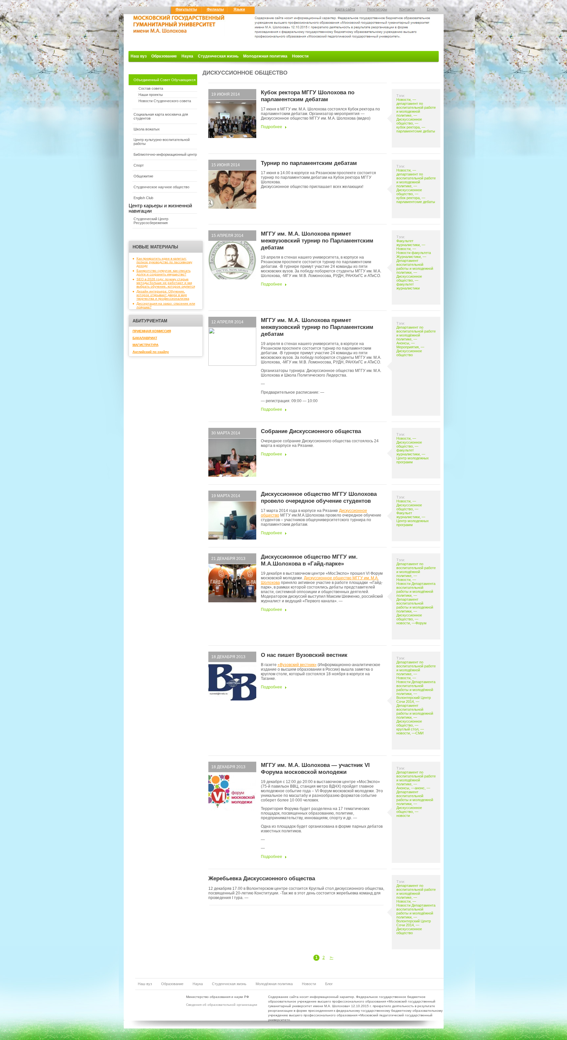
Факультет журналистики (408, 243)
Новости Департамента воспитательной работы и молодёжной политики (415, 589)
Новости (300, 56)
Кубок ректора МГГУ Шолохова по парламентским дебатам (307, 96)
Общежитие (143, 176)
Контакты (407, 9)
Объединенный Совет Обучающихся (165, 80)
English (432, 9)
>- (331, 957)
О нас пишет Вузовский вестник (304, 655)
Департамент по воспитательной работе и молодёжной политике (416, 333)
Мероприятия (407, 347)
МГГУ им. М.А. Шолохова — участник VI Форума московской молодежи (315, 768)
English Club (143, 198)
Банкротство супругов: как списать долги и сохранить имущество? (163, 272)
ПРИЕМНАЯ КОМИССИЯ (152, 331)
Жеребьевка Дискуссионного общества (261, 878)
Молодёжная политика (274, 984)
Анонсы (402, 343)
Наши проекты (150, 95)
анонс (420, 788)
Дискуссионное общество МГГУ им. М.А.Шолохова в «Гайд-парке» (309, 560)
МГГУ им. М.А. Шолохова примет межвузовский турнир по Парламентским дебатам (317, 240)
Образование (164, 56)
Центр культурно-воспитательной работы (162, 142)
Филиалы (215, 9)
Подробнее (271, 127)
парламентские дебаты (415, 131)
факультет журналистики (408, 286)
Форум (421, 623)
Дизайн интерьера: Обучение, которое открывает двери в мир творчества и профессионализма (162, 294)
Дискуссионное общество (409, 121)
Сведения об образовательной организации (221, 1004)
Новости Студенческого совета (164, 101)
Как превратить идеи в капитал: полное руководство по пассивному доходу (164, 262)
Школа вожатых (147, 129)
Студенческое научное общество (161, 187)
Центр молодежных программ (412, 460)
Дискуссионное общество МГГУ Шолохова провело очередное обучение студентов (319, 497)
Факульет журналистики (408, 515)
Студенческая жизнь (218, 56)
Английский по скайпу (151, 352)
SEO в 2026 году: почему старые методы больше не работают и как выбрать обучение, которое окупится (165, 282)
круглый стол (407, 729)
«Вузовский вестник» (297, 664)
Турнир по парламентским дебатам (309, 163)
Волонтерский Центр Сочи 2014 (413, 700)
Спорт (139, 165)
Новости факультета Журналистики (413, 255)
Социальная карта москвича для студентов (161, 116)
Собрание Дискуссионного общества (311, 431)
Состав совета (150, 88)
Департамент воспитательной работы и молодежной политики (414, 266)
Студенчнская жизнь (229, 984)
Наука (187, 56)
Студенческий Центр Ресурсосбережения (151, 221)
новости (403, 623)
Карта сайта (345, 9)
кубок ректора (408, 127)
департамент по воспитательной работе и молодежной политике (416, 109)
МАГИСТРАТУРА (145, 345)
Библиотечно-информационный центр (165, 154)
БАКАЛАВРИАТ (145, 338)
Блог (329, 984)
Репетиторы (377, 9)
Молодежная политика (265, 56)
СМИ (419, 733)
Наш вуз (139, 56)
